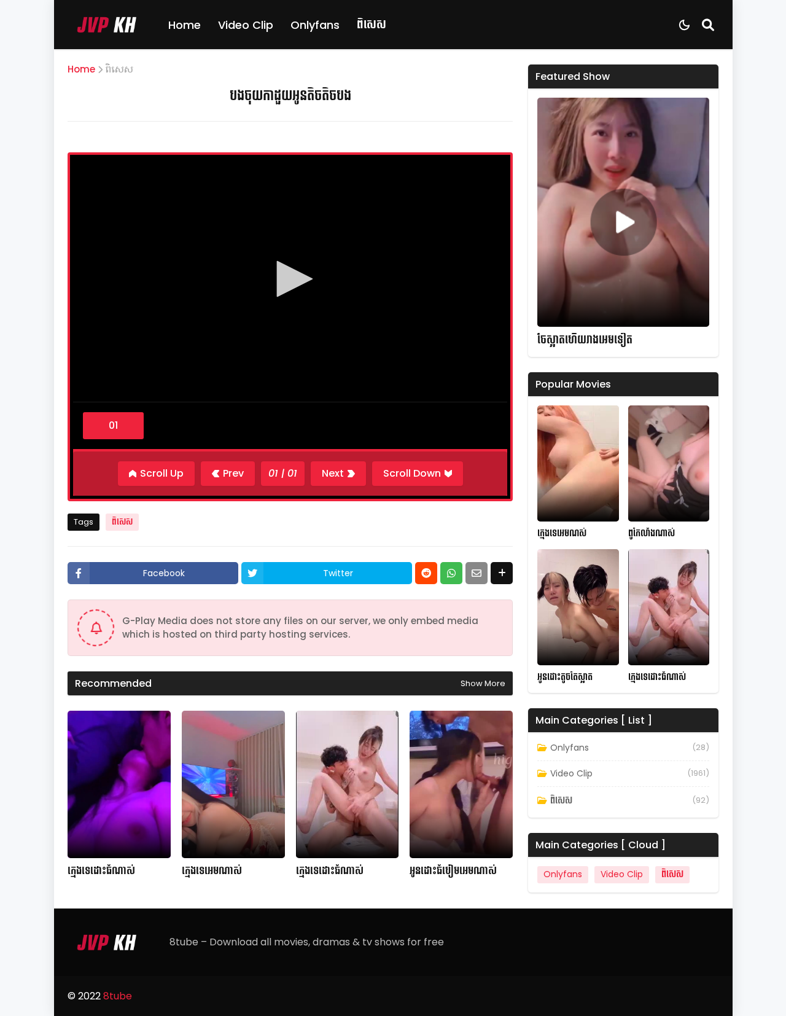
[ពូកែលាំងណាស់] (669, 463)
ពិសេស (371, 24)
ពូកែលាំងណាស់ (651, 533)
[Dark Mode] (684, 25)
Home (184, 25)
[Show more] (502, 573)
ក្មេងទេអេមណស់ (561, 533)
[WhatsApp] (451, 573)
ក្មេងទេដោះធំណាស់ (101, 871)
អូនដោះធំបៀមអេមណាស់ (453, 871)
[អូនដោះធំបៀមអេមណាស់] (461, 784)
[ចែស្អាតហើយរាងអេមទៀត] (623, 212)
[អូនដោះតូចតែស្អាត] (578, 607)
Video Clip (245, 25)
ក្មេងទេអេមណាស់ (212, 871)
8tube (117, 996)
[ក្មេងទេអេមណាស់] (233, 784)
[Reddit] (426, 573)
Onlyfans (315, 25)
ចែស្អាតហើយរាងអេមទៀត (584, 340)
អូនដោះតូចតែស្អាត (565, 677)
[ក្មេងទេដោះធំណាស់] (119, 784)
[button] (290, 279)
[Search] (708, 24)
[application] (290, 280)
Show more (483, 683)
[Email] (476, 573)
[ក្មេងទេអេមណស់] (578, 463)
